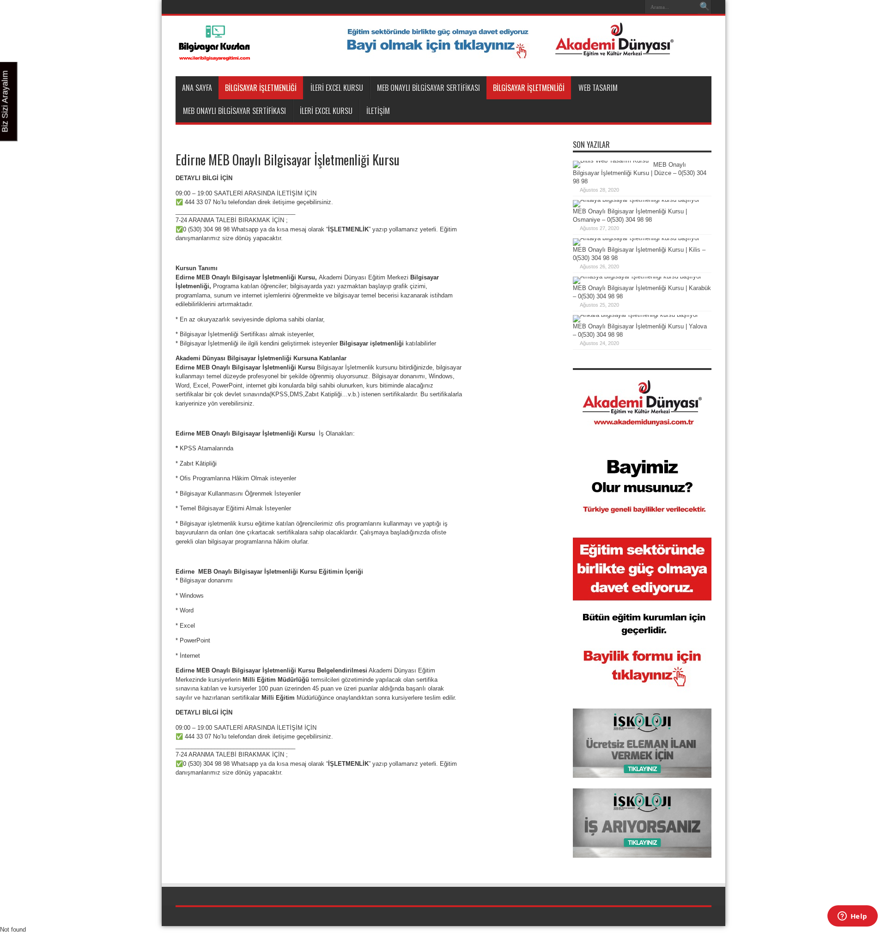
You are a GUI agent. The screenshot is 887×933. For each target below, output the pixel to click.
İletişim (378, 110)
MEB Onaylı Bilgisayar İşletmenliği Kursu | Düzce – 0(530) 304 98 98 (639, 173)
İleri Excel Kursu (336, 87)
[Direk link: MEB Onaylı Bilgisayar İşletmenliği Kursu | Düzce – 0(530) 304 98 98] (611, 160)
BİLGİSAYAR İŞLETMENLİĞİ (261, 87)
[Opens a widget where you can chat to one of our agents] (852, 916)
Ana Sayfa (197, 87)
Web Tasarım (598, 87)
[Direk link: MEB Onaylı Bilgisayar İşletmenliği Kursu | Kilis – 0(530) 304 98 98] (636, 238)
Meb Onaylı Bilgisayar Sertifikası (428, 87)
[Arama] (704, 7)
